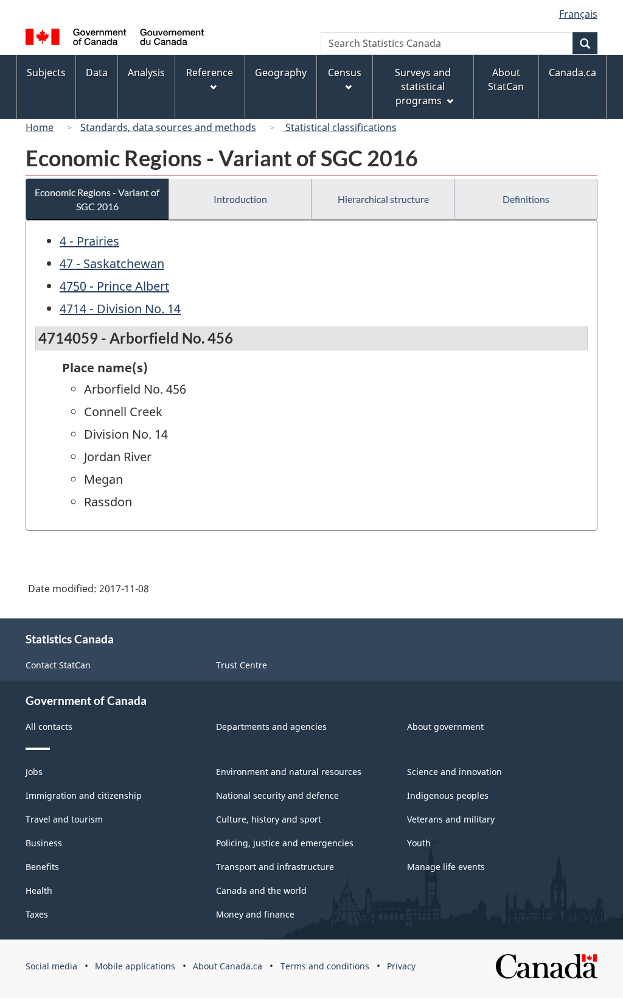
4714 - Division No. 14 (120, 308)
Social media (51, 966)
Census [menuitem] (344, 72)
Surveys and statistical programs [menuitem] (423, 86)
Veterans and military (451, 819)
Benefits (42, 866)
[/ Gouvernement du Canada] (115, 39)
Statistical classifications (340, 127)
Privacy (401, 966)
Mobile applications (135, 966)
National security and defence (277, 795)
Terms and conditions (324, 966)
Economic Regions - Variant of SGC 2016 (97, 199)
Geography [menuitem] (281, 72)
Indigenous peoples (448, 795)
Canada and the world (261, 890)
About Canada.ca (227, 966)
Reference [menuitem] (209, 72)
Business (44, 843)
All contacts (49, 726)
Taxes (37, 914)
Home (40, 127)
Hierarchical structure (383, 199)
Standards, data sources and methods (168, 127)
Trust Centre (241, 665)
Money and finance (255, 914)
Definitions (526, 199)
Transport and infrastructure (275, 866)
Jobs (34, 771)
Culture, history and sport (268, 819)
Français (578, 14)
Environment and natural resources (288, 771)
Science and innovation (454, 771)
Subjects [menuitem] (46, 72)
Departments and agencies (271, 726)
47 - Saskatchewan (112, 263)
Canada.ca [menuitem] (572, 72)
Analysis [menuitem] (146, 72)
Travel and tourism (64, 819)
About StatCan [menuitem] (506, 79)
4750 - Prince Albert (114, 286)
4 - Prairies (89, 241)
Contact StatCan (58, 665)
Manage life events (446, 866)
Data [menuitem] (97, 72)
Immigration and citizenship (84, 795)
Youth (419, 843)
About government (445, 726)
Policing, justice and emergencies (284, 843)
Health (39, 890)
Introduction (240, 199)
